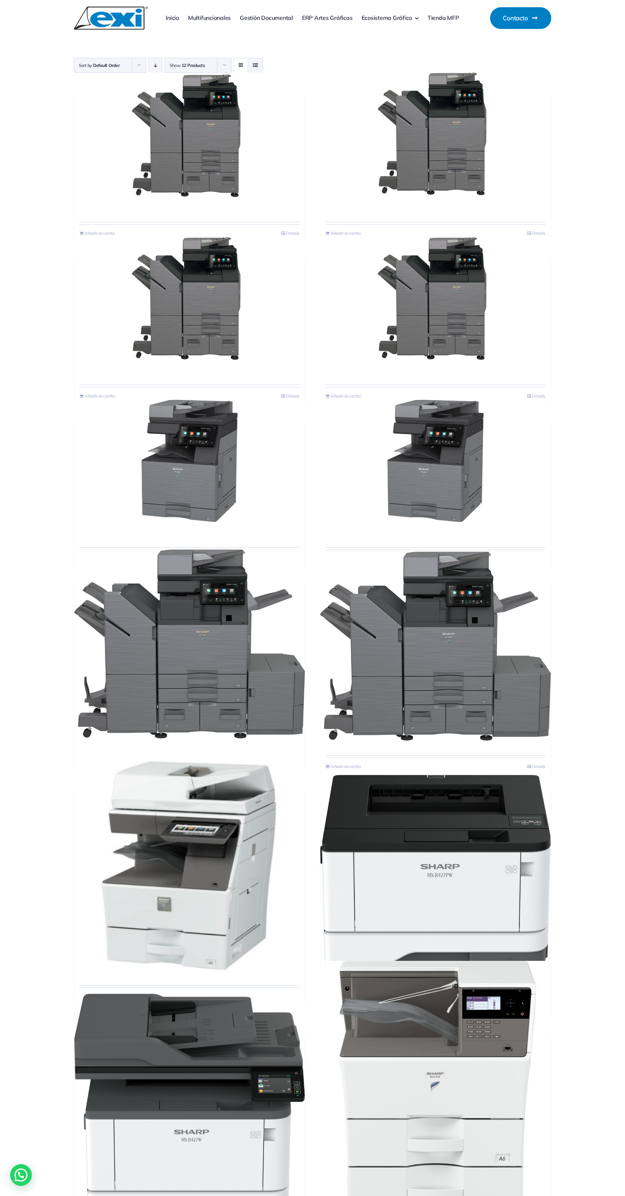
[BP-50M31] (189, 461)
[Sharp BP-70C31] (189, 644)
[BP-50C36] (189, 298)
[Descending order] (155, 65)
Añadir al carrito (100, 233)
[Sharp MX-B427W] (189, 1109)
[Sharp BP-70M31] (435, 646)
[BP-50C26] (189, 135)
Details (292, 233)
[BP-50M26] (435, 298)
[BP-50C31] (435, 135)
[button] (21, 1175)
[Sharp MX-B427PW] (435, 872)
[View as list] (255, 65)
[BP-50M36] (435, 461)
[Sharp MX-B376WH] (189, 865)
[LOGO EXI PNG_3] (111, 9)
